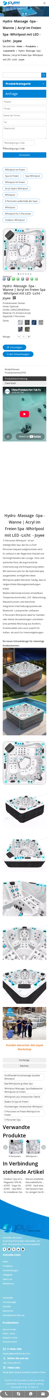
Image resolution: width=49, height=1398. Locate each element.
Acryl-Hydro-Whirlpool (16, 188)
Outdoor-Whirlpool (15, 219)
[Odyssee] (20, 329)
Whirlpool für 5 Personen (18, 213)
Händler (7, 1306)
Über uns (7, 1279)
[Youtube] (18, 1249)
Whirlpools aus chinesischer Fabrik (22, 1096)
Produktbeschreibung (16, 378)
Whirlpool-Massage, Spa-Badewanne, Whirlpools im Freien (23, 1090)
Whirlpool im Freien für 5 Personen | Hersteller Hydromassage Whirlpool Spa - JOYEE (33, 1156)
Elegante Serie (10, 1337)
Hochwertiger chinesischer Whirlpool (23, 1106)
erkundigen (16, 347)
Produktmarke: (12, 372)
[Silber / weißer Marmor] (20, 322)
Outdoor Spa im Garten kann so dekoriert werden (13, 1178)
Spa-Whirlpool (32, 175)
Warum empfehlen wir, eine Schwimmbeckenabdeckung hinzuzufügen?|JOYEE (35, 1178)
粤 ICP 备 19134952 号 (28, 1387)
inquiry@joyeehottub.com (16, 1353)
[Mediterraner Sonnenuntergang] (27, 329)
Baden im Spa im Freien (16, 1101)
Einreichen (24, 155)
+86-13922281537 (12, 1362)
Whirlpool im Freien (15, 169)
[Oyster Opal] (41, 322)
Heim (5, 1261)
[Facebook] (4, 1249)
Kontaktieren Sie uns (13, 1315)
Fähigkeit (7, 1274)
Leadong (39, 1383)
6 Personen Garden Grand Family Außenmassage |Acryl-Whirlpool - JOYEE (16, 1156)
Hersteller (8, 1297)
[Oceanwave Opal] (34, 322)
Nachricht (8, 1310)
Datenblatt (10, 383)
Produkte (8, 1266)
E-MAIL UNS (14, 1349)
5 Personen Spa (12, 1119)
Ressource (8, 1283)
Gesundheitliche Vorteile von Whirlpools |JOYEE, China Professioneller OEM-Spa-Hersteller (35, 1182)
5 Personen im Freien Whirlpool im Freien (22, 1113)
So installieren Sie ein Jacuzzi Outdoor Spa (13, 1192)
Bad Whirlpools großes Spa (18, 1083)
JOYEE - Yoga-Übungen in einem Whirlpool (13, 1185)
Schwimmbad (10, 1341)
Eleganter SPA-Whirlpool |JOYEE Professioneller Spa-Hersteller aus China (13, 1182)
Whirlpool (10, 194)
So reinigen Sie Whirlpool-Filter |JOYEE (35, 1192)
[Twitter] (13, 1249)
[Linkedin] (9, 1249)
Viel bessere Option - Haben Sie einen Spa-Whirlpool (35, 1188)
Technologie (9, 1302)
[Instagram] (23, 1249)
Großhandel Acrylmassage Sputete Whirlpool (22, 1077)
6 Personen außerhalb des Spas (21, 201)
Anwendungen (10, 1270)
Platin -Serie (9, 1333)
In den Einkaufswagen (18, 354)
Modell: (8, 369)
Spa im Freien (12, 175)
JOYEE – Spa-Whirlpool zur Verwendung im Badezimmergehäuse (13, 1188)
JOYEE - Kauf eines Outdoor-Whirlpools (35, 1185)
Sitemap (14, 1387)
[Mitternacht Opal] (27, 322)
